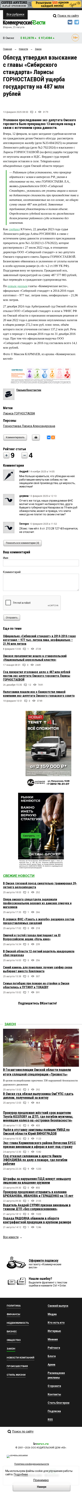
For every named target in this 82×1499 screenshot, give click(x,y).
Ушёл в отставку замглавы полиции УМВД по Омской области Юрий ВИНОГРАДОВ (36, 1131)
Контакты (54, 1394)
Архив (51, 1364)
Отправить (12, 617)
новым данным (17, 286)
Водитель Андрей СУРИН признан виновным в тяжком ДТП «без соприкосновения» (37, 1207)
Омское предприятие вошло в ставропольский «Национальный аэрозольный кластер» (35, 658)
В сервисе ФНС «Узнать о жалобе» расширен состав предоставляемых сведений (38, 921)
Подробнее (21, 1474)
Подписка (54, 1411)
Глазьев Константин (28, 390)
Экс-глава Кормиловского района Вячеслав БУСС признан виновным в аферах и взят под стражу (39, 1145)
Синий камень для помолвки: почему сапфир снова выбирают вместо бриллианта (37, 969)
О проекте (54, 1385)
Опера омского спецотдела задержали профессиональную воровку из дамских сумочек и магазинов (37, 903)
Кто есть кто (56, 1322)
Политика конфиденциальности (31, 1464)
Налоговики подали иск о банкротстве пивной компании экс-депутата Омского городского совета (39, 693)
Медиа (52, 1314)
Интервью (54, 1331)
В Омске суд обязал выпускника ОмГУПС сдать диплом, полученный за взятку (38, 1096)
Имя (5, 557)
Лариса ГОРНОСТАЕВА (19, 413)
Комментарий (12, 572)
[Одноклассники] (53, 437)
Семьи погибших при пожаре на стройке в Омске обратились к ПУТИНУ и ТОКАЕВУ (36, 985)
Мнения (53, 1339)
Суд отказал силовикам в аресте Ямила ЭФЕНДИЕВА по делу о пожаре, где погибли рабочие (35, 1160)
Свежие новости (19, 876)
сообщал (14, 229)
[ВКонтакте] (49, 437)
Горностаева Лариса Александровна (29, 426)
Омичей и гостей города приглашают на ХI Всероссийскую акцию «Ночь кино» (31, 937)
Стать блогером (58, 1402)
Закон (10, 1024)
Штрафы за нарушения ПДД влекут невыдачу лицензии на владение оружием (37, 1181)
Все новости (10, 1237)
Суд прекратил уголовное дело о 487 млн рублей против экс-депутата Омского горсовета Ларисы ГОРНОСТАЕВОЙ (36, 675)
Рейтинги (54, 1347)
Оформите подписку (43, 1260)
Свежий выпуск (58, 1305)
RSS (50, 1419)
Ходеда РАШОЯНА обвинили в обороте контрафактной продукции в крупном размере (37, 1220)
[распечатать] (35, 440)
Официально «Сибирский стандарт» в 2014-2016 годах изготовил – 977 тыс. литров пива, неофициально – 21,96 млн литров (39, 640)
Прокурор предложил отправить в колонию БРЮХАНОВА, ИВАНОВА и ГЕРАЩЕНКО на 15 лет (38, 1194)
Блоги (52, 1356)
